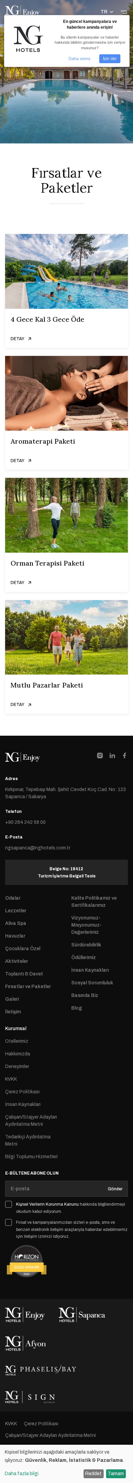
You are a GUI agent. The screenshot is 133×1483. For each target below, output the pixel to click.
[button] (107, 12)
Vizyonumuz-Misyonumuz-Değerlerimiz (86, 925)
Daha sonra (79, 58)
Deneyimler (17, 1066)
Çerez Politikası (22, 1091)
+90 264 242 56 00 (25, 822)
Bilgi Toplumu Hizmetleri (31, 1156)
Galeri (12, 999)
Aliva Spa (15, 923)
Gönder (115, 1189)
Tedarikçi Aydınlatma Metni (27, 1140)
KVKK (11, 1079)
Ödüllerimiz (83, 957)
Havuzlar (15, 936)
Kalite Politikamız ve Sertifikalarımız (94, 902)
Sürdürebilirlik (86, 944)
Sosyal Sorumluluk (92, 982)
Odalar (12, 898)
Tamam (116, 1473)
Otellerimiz (16, 1041)
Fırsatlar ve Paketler (28, 986)
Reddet (93, 1473)
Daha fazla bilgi (22, 1473)
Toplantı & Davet (24, 973)
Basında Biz (84, 995)
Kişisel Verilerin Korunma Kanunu (47, 1204)
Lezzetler (15, 910)
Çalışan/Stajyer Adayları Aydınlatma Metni (31, 1120)
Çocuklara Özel (22, 948)
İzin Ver (110, 58)
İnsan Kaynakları (90, 970)
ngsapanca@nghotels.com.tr (37, 847)
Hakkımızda (17, 1053)
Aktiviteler (16, 961)
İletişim (13, 1011)
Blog (76, 1008)
